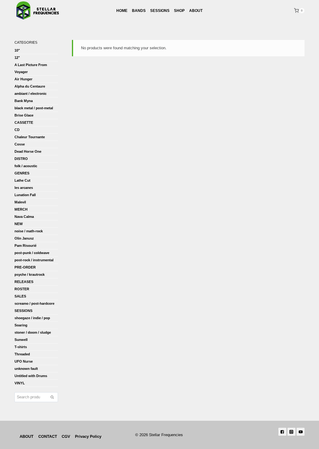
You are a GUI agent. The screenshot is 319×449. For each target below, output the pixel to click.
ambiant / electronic (30, 93)
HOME (122, 11)
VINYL (19, 383)
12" (17, 58)
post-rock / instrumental (33, 260)
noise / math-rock (28, 231)
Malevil (20, 202)
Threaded (22, 354)
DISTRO (21, 159)
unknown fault (26, 369)
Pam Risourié (25, 245)
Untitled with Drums (30, 376)
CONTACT (47, 436)
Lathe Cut (22, 180)
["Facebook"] (282, 432)
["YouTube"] (301, 432)
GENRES (21, 173)
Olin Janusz (24, 238)
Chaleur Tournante (29, 137)
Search (53, 397)
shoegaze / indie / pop (32, 318)
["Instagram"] (291, 432)
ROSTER (21, 289)
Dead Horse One (27, 151)
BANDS (139, 11)
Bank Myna (23, 101)
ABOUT (196, 11)
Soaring (20, 325)
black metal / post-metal (33, 108)
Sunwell (21, 340)
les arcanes (23, 188)
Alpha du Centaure (29, 86)
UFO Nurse (23, 361)
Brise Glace (23, 115)
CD (17, 130)
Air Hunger (23, 79)
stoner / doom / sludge (32, 332)
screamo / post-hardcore (34, 303)
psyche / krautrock (29, 274)
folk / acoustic (25, 166)
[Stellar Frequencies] (37, 10)
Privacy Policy (88, 436)
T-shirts (20, 347)
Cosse (19, 144)
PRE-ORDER (25, 267)
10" (17, 50)
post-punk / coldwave (31, 253)
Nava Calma (24, 217)
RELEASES (23, 282)
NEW (18, 224)
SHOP (179, 11)
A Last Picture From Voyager (30, 68)
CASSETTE (23, 122)
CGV (66, 436)
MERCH (21, 209)
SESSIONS (160, 11)
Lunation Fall (25, 195)
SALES (20, 296)
